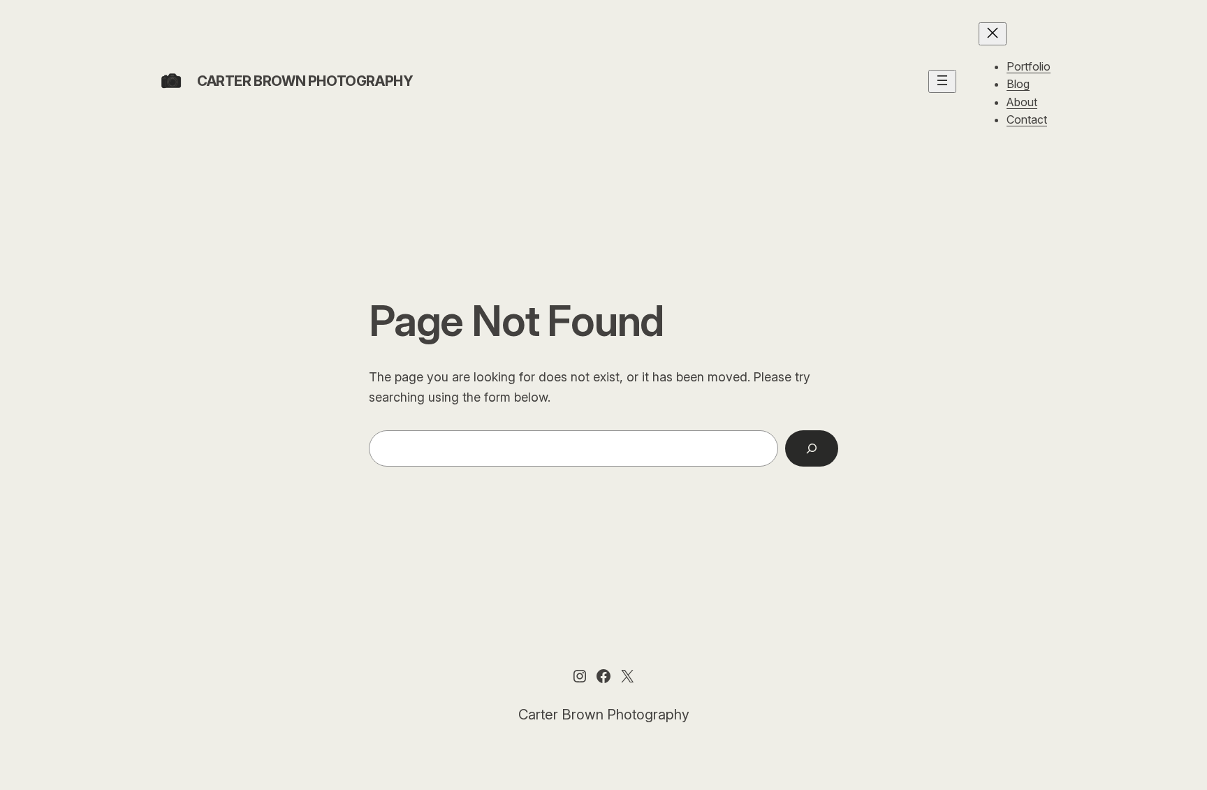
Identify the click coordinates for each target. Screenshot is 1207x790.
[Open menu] (942, 81)
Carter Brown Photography (305, 81)
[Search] (811, 448)
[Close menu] (993, 33)
